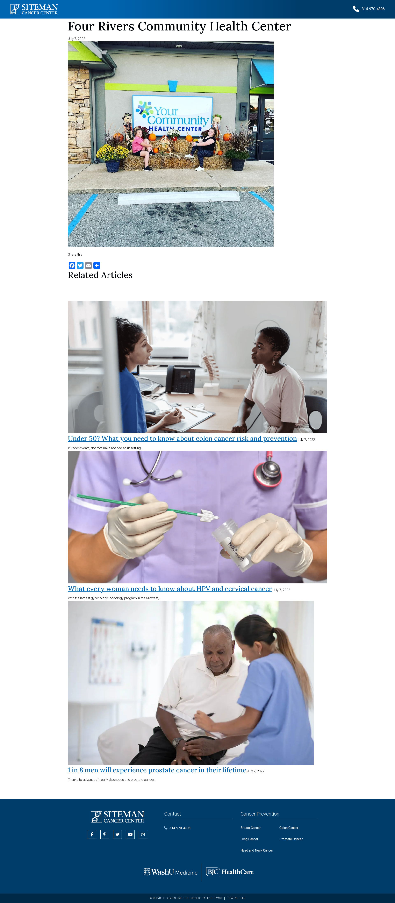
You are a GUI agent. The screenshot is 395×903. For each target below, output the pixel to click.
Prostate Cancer (291, 839)
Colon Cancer (288, 828)
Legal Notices (236, 898)
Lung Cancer (249, 839)
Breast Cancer (250, 828)
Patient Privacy (212, 898)
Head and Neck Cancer (256, 850)
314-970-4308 (180, 828)
